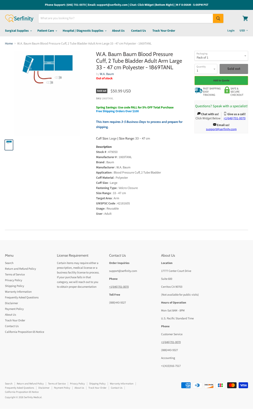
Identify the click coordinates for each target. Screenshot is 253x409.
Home (9, 43)
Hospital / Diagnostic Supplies (83, 30)
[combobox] (126, 18)
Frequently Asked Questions (22, 297)
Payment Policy (14, 309)
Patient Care (46, 30)
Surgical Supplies (17, 30)
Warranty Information (18, 292)
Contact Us (138, 30)
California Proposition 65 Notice (24, 332)
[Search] (218, 18)
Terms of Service (15, 274)
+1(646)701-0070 (119, 287)
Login (231, 30)
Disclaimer (11, 303)
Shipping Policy (14, 286)
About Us (118, 30)
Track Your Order (163, 30)
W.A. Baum (107, 74)
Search (9, 263)
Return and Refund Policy (20, 269)
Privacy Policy (13, 280)
